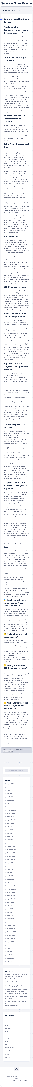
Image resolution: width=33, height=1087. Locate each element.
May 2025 (9, 833)
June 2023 (10, 909)
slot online (8, 1051)
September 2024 (11, 859)
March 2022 (10, 958)
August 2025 (10, 823)
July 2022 (9, 945)
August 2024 (10, 863)
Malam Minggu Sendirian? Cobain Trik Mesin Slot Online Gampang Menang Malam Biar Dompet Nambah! (16, 991)
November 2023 (11, 892)
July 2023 (9, 905)
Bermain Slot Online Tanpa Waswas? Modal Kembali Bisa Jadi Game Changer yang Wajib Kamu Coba (16, 984)
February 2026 (11, 803)
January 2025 (11, 846)
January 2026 (11, 807)
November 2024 (11, 853)
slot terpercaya (9, 1047)
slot (6, 1035)
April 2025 (10, 836)
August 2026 (10, 784)
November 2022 (11, 932)
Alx (26, 1080)
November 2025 (11, 813)
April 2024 (10, 876)
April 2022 (10, 955)
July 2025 (9, 826)
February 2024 (11, 882)
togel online (8, 1031)
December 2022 (11, 928)
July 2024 (9, 866)
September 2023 (11, 899)
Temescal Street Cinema (16, 3)
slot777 (7, 1054)
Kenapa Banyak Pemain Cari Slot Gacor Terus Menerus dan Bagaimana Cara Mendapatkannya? (16, 1003)
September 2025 (11, 820)
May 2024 (9, 872)
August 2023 (10, 902)
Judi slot (7, 1057)
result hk (7, 1022)
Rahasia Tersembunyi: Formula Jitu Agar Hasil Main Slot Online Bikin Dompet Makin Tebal (16, 976)
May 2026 (9, 793)
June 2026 (10, 790)
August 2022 (10, 942)
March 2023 (10, 918)
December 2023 (11, 889)
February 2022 (11, 961)
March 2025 (10, 839)
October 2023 (11, 895)
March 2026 (10, 800)
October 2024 (11, 856)
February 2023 (11, 922)
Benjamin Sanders (18, 749)
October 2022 (11, 935)
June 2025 (10, 830)
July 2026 (9, 787)
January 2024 (11, 886)
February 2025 (11, 843)
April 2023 (10, 915)
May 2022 (9, 951)
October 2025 (11, 816)
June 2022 (10, 948)
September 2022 (11, 938)
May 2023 (9, 912)
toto (6, 1025)
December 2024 (11, 849)
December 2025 (11, 810)
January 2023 (11, 925)
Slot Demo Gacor (8, 751)
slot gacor (8, 1018)
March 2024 (10, 879)
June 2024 (10, 869)
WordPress (16, 1080)
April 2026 (10, 797)
